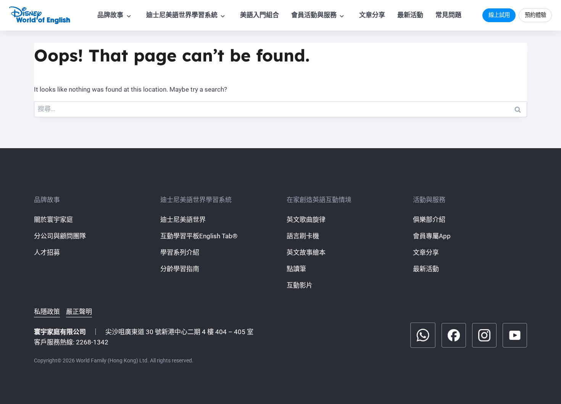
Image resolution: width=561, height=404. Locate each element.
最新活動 (410, 15)
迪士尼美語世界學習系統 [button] (182, 15)
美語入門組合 (259, 15)
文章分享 (372, 15)
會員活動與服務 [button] (314, 15)
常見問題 (448, 15)
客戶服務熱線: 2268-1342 (71, 342)
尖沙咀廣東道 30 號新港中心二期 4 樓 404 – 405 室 (179, 332)
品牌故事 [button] (110, 15)
